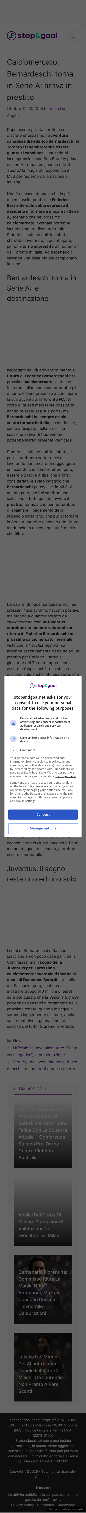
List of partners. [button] (65, 776)
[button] (43, 750)
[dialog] (43, 756)
